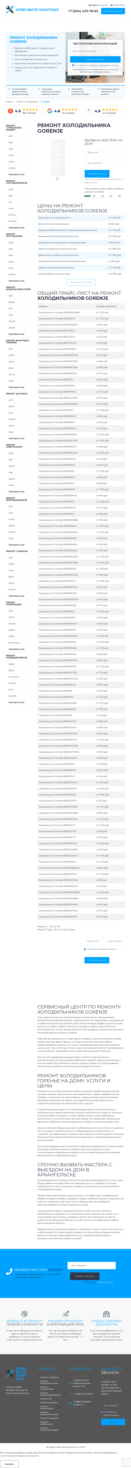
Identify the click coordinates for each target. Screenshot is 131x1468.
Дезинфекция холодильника (54, 217)
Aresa (11, 161)
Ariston (12, 168)
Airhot (12, 466)
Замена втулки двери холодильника (58, 255)
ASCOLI (12, 215)
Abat (11, 189)
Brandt (12, 589)
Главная (9, 102)
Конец (71, 929)
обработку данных (91, 182)
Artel (11, 208)
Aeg (11, 315)
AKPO (12, 355)
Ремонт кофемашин (13, 603)
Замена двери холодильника (54, 274)
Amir (11, 413)
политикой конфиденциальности (20, 1456)
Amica (12, 519)
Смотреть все (16, 174)
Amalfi (12, 321)
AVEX (11, 381)
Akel (11, 149)
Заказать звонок (113, 11)
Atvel (11, 570)
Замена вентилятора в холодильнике (58, 236)
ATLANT (13, 221)
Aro (10, 202)
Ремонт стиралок (49, 1377)
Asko (11, 368)
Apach (12, 479)
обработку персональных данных (103, 65)
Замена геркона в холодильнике (56, 267)
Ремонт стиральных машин (14, 128)
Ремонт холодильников (28, 102)
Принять (9, 1464)
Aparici (12, 327)
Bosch (12, 583)
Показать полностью (81, 282)
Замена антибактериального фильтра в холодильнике (67, 230)
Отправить (113, 1422)
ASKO (11, 564)
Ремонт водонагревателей (18, 288)
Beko (11, 577)
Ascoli (11, 362)
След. (64, 929)
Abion (11, 670)
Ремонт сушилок (17, 551)
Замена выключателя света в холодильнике (62, 261)
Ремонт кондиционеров (16, 656)
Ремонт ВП (46, 1399)
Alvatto (12, 623)
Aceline (12, 683)
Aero (11, 689)
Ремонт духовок (17, 394)
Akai (11, 142)
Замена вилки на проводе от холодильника (62, 242)
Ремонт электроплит (14, 446)
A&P (11, 296)
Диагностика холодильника (53, 224)
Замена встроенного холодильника (57, 249)
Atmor (12, 374)
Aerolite (13, 696)
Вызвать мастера (97, 173)
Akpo (11, 262)
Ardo (11, 155)
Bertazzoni (14, 643)
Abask (12, 302)
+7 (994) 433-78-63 (83, 11)
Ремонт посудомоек (14, 235)
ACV (11, 308)
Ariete (12, 630)
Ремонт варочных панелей (17, 341)
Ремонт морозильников (16, 499)
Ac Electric (14, 677)
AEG (11, 136)
